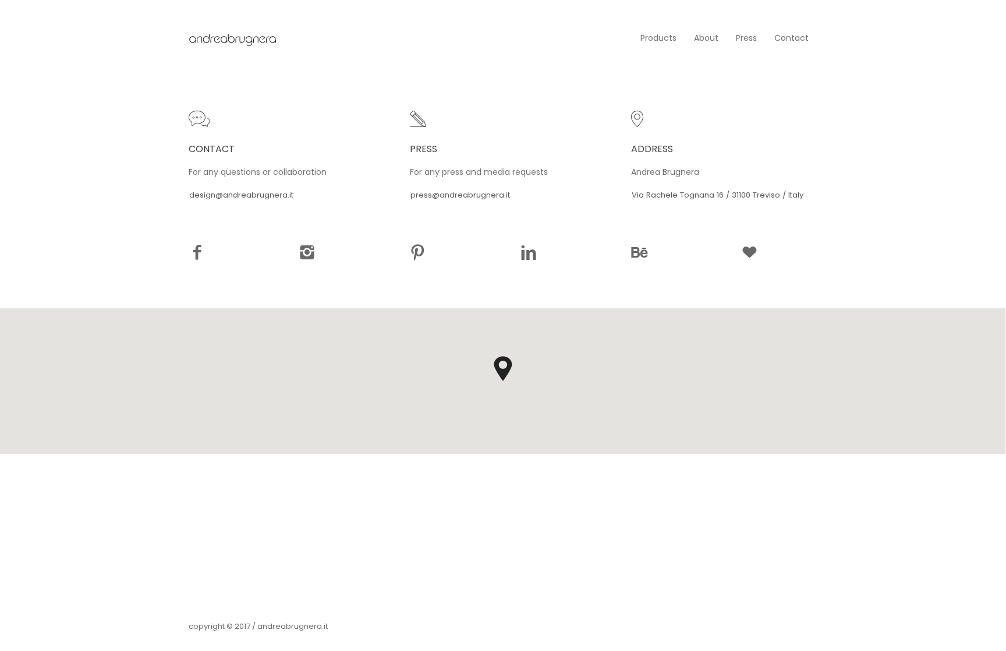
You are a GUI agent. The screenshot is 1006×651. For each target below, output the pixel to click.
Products (658, 38)
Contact (791, 38)
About (706, 38)
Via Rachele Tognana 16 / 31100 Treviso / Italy (717, 194)
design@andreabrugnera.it (241, 194)
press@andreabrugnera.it (460, 194)
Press (746, 38)
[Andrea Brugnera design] (232, 37)
